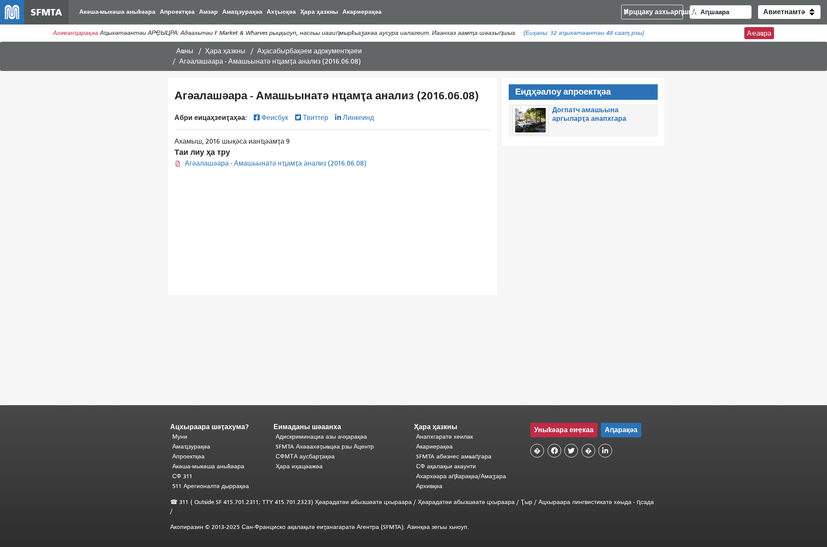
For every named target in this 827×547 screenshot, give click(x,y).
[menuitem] (117, 12)
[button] (789, 12)
